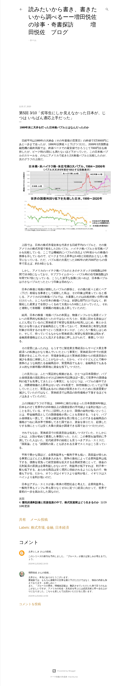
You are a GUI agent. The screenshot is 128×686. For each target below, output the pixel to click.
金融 (50, 527)
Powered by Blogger (66, 671)
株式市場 (38, 527)
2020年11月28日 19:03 (38, 564)
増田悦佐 (32, 572)
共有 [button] (22, 520)
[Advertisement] (64, 76)
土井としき (33, 551)
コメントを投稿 (30, 604)
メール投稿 (39, 520)
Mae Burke (73, 677)
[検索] (107, 9)
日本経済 (62, 527)
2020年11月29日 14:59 (38, 596)
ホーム (33, 40)
